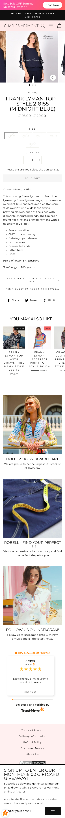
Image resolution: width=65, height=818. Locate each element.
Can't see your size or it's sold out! (32, 280)
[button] (16, 653)
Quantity (32, 152)
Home (32, 92)
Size (32, 129)
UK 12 (25, 135)
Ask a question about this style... (32, 289)
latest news (44, 638)
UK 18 (32, 144)
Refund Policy (32, 742)
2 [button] (33, 85)
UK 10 (11, 135)
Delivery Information (32, 736)
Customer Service (32, 748)
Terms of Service (32, 730)
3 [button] (36, 85)
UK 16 (53, 135)
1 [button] (30, 85)
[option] (32, 15)
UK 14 (39, 135)
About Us (32, 754)
